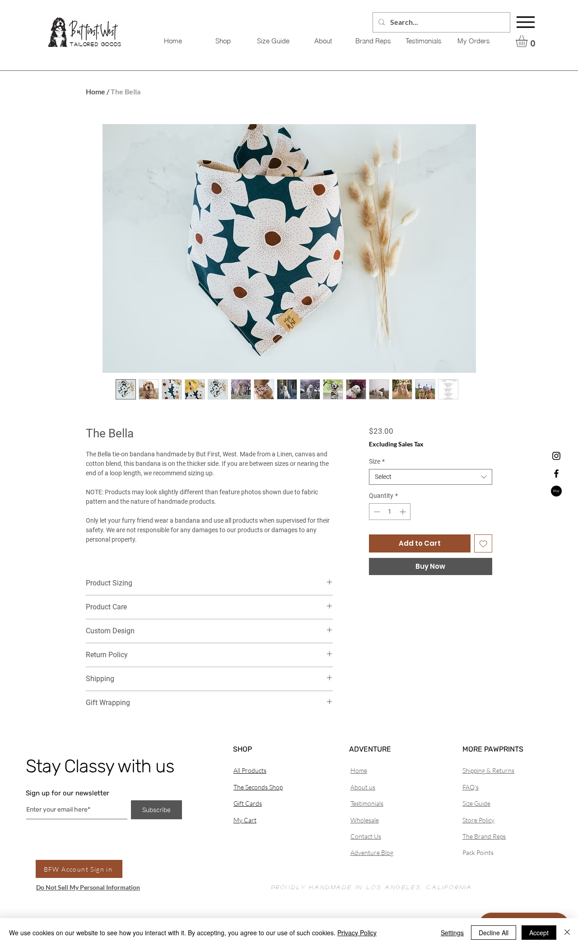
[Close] (567, 932)
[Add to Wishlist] (483, 543)
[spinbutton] (390, 512)
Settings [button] (452, 932)
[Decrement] (376, 512)
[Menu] (526, 22)
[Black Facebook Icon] (556, 473)
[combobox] (430, 477)
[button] (528, 41)
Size (377, 461)
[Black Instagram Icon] (556, 455)
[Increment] (403, 512)
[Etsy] (556, 491)
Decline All (493, 932)
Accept (539, 932)
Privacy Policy (357, 932)
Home (95, 91)
